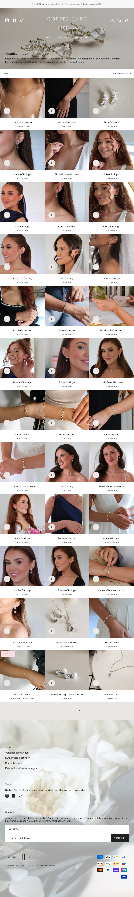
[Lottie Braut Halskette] (111, 358)
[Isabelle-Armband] (22, 306)
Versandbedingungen (17, 752)
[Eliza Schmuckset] (22, 618)
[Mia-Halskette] (111, 670)
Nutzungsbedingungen (17, 757)
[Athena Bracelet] (111, 514)
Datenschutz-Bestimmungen (21, 768)
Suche (8, 747)
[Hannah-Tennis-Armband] (111, 566)
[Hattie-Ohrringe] (22, 566)
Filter (6, 73)
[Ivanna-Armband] (67, 306)
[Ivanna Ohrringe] (22, 150)
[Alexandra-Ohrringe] (22, 254)
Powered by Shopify (47, 865)
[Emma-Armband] (67, 514)
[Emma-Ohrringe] (67, 566)
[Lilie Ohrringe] (111, 150)
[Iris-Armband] (22, 410)
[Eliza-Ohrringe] (111, 98)
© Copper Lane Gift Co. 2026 (19, 865)
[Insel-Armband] (67, 410)
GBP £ (30, 857)
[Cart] (127, 20)
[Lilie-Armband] (111, 618)
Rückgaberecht (13, 763)
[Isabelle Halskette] (22, 98)
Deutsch (12, 857)
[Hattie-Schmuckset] (67, 618)
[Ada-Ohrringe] (22, 202)
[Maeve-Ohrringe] (22, 358)
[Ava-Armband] (111, 410)
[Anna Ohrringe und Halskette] (67, 670)
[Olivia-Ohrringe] (111, 202)
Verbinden (119, 838)
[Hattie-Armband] (67, 98)
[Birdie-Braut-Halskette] (67, 150)
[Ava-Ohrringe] (22, 514)
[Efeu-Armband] (22, 670)
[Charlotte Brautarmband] (22, 462)
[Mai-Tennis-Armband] (111, 306)
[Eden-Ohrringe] (111, 254)
